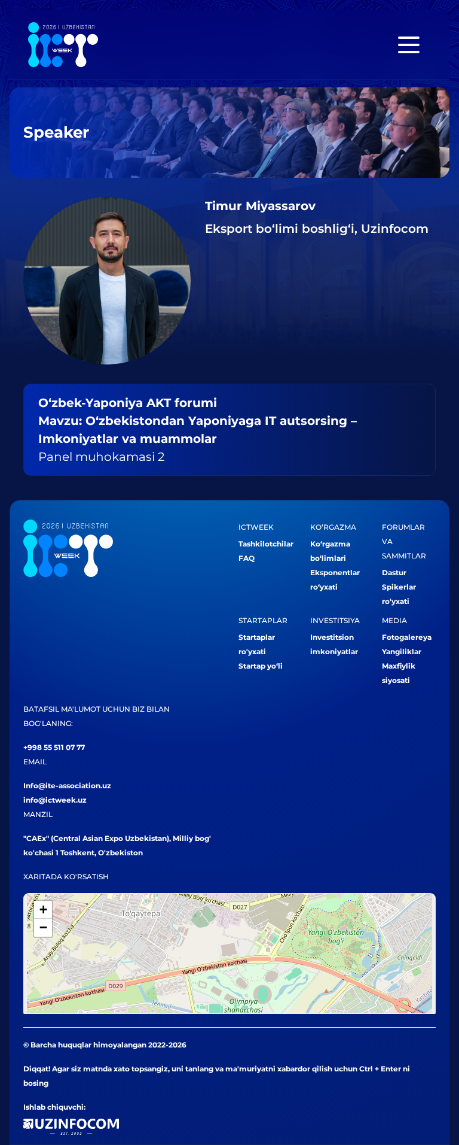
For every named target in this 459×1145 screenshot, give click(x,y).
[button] (43, 910)
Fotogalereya (407, 637)
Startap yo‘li (260, 665)
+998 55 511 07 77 (54, 747)
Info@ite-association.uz (67, 785)
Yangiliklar (401, 651)
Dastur (394, 572)
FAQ (246, 558)
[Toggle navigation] (409, 45)
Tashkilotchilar (265, 543)
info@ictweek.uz (55, 799)
